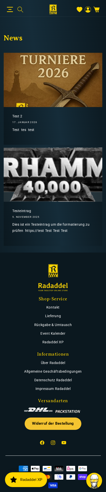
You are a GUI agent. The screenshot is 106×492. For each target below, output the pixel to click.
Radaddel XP (53, 342)
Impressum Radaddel (53, 389)
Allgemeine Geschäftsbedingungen (53, 371)
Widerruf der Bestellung (53, 423)
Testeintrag (21, 211)
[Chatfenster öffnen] (94, 481)
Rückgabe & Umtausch (53, 325)
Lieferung (53, 316)
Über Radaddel (53, 363)
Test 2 (17, 116)
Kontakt (53, 307)
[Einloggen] (88, 9)
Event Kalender (52, 333)
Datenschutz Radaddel (53, 380)
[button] (10, 9)
